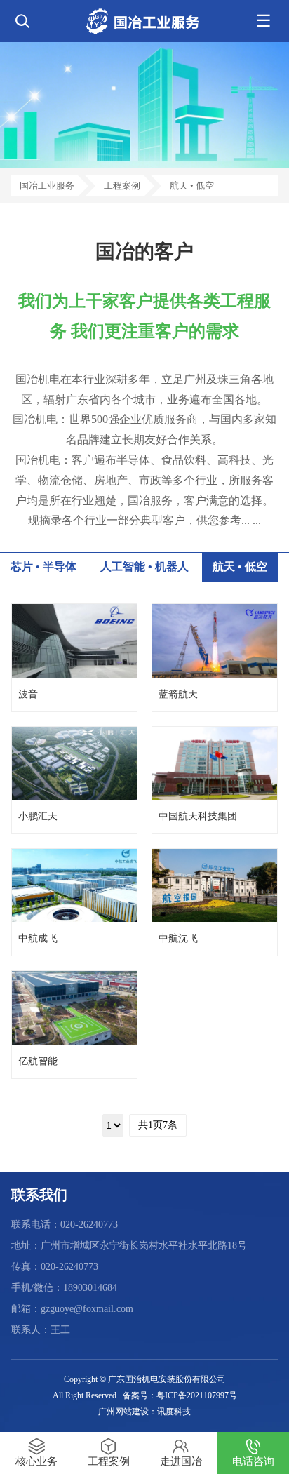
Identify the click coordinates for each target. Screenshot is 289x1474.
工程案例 (122, 185)
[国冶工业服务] (144, 21)
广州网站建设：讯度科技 (144, 1411)
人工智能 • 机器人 (144, 566)
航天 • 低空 (192, 185)
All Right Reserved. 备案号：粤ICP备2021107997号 (145, 1395)
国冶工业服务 (47, 185)
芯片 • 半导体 (43, 566)
